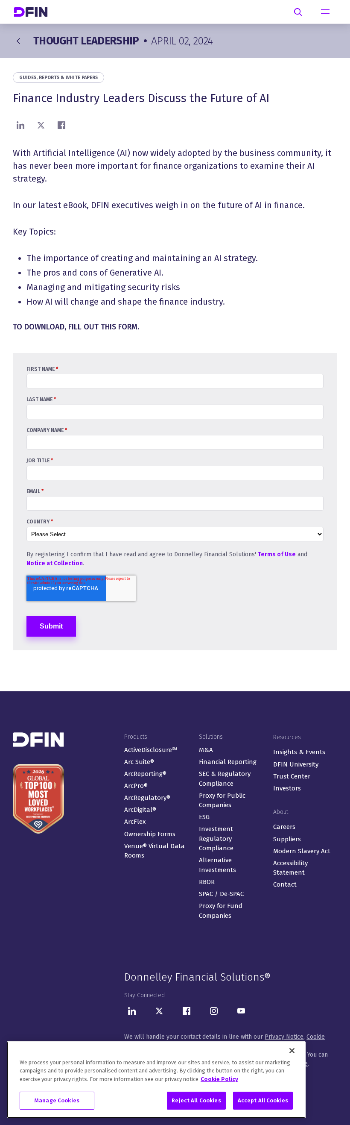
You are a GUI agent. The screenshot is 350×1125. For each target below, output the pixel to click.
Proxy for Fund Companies (220, 910)
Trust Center (291, 776)
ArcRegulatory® (147, 798)
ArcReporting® (145, 774)
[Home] (34, 11)
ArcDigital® (140, 810)
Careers (284, 827)
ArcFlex (135, 821)
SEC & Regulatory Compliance (225, 778)
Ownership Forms (149, 834)
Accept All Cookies (263, 1100)
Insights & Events (299, 752)
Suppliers (287, 839)
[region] (156, 1079)
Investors (287, 788)
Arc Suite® (139, 762)
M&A (206, 750)
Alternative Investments (217, 865)
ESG (204, 817)
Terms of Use (277, 554)
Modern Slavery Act (301, 851)
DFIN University (295, 764)
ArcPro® (136, 786)
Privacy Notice (284, 1036)
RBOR (207, 882)
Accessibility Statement (290, 868)
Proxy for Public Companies (222, 800)
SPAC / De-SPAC (221, 894)
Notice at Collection (54, 563)
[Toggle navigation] (325, 12)
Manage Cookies (57, 1100)
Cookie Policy (219, 1079)
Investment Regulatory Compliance (216, 838)
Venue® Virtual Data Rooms (154, 851)
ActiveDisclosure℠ (150, 750)
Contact (285, 884)
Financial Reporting (228, 762)
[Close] (292, 1050)
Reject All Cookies (196, 1100)
